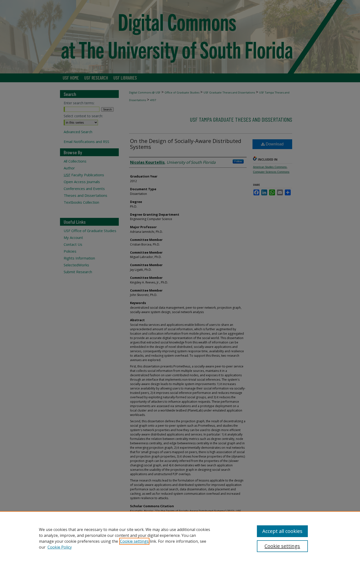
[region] (180, 538)
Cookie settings (134, 541)
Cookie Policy (60, 547)
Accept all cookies (282, 531)
